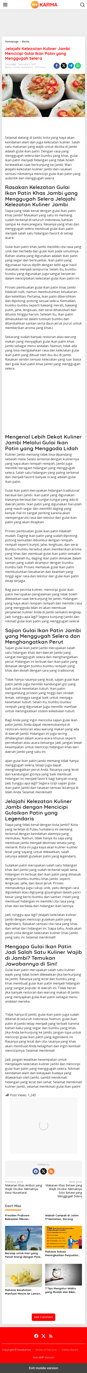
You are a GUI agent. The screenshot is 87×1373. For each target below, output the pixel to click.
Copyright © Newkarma (16, 1349)
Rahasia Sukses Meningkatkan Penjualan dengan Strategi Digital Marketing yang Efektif (61, 1253)
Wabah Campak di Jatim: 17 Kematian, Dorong (62, 1217)
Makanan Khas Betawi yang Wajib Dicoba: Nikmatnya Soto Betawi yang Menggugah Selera (64, 1189)
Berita (8, 67)
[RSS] (51, 1171)
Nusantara (27, 67)
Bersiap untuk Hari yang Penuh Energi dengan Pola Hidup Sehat (22, 1255)
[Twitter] (43, 1171)
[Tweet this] (64, 66)
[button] (82, 4)
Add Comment (43, 1317)
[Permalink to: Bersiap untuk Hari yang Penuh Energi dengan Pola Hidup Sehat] (23, 1238)
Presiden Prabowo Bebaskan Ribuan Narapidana (17, 1217)
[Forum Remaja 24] (44, 4)
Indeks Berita (70, 1349)
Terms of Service (46, 1349)
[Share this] (57, 66)
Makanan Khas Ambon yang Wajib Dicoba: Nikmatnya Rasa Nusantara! (23, 1187)
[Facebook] (36, 1171)
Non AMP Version (43, 1357)
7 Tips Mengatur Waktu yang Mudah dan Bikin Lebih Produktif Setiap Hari (63, 1290)
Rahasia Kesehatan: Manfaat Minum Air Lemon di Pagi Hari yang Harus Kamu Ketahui (22, 1291)
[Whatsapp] (78, 66)
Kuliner (16, 67)
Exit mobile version (43, 1368)
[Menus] (5, 4)
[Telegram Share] (71, 66)
